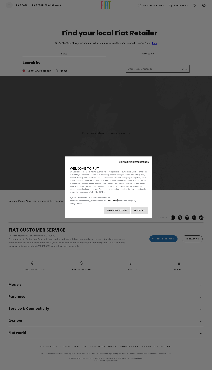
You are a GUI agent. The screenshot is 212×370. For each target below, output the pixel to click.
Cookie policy (112, 200)
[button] (134, 162)
